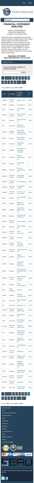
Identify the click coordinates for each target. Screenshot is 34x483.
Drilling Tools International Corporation (21, 332)
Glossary (4, 429)
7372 (30, 187)
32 (13, 78)
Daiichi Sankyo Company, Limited (21, 278)
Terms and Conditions (7, 442)
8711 (30, 105)
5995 (30, 382)
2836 (30, 203)
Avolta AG (20, 382)
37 (28, 78)
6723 (30, 290)
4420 (30, 238)
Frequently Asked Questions (9, 413)
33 (16, 78)
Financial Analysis (6, 415)
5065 (30, 109)
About (3, 418)
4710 (30, 132)
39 (5, 82)
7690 (30, 346)
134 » (24, 82)
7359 (30, 332)
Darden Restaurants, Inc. (21, 157)
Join (23, 3)
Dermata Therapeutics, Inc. (21, 169)
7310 (30, 138)
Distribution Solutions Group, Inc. (20, 263)
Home (3, 410)
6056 (30, 244)
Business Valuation (7, 437)
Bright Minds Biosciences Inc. (21, 209)
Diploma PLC (21, 100)
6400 (30, 192)
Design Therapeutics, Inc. (21, 256)
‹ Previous (8, 78)
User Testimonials (6, 431)
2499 (30, 221)
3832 (30, 176)
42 (14, 82)
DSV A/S (19, 238)
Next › (19, 82)
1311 (30, 351)
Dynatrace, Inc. (21, 305)
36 (25, 78)
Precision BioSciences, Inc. (21, 339)
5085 (30, 100)
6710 (30, 115)
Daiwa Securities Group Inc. (20, 244)
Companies (5, 421)
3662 (30, 295)
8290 (30, 232)
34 (19, 78)
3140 (30, 181)
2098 (30, 120)
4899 (30, 326)
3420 (30, 364)
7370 (30, 305)
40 (8, 82)
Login (30, 3)
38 (2, 82)
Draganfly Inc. (21, 105)
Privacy (4, 439)
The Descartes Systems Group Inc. (21, 271)
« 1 (3, 78)
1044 (30, 144)
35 (22, 78)
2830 (30, 170)
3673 (30, 376)
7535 (30, 216)
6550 (30, 310)
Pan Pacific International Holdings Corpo (21, 132)
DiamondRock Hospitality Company (21, 150)
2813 (30, 321)
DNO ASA (20, 351)
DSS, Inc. (20, 290)
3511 (30, 198)
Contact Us (5, 423)
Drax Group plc (21, 221)
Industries (4, 426)
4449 (30, 301)
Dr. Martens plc (21, 181)
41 (11, 82)
